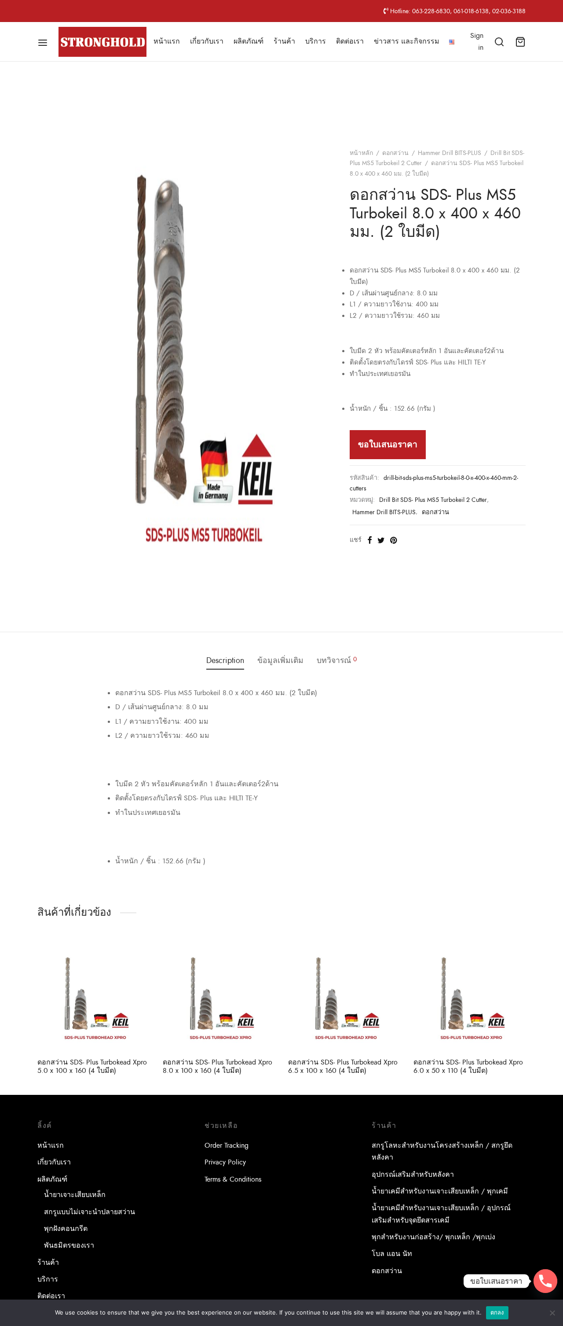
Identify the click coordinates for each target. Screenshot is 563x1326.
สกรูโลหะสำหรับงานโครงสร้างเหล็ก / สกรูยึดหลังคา (442, 1151)
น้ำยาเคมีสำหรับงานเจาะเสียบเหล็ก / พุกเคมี (440, 1191)
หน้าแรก (167, 41)
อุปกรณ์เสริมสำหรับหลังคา (413, 1174)
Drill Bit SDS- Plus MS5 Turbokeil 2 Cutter (433, 499)
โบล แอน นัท (392, 1254)
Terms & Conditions (233, 1179)
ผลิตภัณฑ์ (248, 41)
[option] (93, 1008)
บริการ (315, 41)
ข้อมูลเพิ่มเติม (280, 660)
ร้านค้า (284, 41)
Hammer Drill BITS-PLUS (449, 153)
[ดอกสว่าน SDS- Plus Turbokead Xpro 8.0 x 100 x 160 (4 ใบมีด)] (219, 995)
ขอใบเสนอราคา (387, 444)
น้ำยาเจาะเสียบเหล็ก (75, 1195)
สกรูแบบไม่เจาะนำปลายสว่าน (89, 1212)
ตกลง (497, 1312)
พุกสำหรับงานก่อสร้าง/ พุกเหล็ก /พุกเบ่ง (433, 1237)
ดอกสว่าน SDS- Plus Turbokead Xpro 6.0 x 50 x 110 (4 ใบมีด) (468, 1066)
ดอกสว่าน (395, 153)
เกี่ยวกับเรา (206, 41)
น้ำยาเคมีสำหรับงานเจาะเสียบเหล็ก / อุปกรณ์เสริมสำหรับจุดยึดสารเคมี (441, 1214)
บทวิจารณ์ (337, 660)
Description (225, 660)
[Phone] (545, 1281)
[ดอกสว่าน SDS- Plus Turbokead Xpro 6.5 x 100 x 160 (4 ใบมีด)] (344, 995)
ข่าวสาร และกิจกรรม (406, 41)
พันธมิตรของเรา (69, 1245)
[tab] (225, 661)
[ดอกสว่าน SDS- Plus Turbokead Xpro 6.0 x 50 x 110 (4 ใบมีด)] (469, 995)
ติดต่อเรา (350, 41)
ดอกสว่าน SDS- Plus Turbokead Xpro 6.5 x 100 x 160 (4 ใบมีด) (343, 1066)
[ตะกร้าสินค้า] (520, 42)
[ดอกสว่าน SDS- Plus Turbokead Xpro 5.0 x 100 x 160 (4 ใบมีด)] (93, 995)
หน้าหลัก (361, 153)
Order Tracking (227, 1145)
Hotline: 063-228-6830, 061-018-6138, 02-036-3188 (457, 11)
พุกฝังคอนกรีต (66, 1229)
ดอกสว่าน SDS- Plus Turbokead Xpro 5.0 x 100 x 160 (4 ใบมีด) (92, 1066)
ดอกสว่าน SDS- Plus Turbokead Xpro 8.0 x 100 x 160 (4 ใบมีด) (217, 1066)
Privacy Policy (225, 1162)
